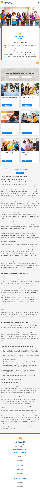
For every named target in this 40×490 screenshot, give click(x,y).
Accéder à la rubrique (7, 105)
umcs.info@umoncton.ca (20, 482)
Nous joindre (20, 172)
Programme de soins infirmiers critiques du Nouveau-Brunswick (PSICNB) (17, 421)
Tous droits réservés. (20, 447)
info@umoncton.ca (20, 469)
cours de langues (5, 299)
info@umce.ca (20, 456)
